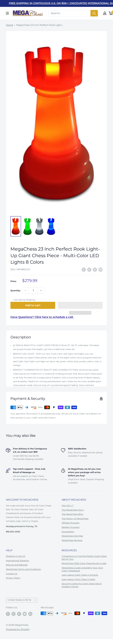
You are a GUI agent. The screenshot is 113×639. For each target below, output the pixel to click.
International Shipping (17, 560)
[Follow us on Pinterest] (19, 614)
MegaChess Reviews (72, 540)
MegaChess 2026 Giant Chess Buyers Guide (84, 563)
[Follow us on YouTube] (25, 614)
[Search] (94, 13)
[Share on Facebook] (84, 270)
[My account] (104, 13)
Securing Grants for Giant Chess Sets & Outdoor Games (82, 585)
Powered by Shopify (17, 629)
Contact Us (11, 573)
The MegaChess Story (73, 510)
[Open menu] (7, 13)
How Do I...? (68, 505)
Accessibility (68, 531)
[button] (80, 305)
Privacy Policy (13, 578)
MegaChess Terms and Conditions (23, 569)
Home (9, 25)
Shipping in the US (15, 556)
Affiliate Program (70, 523)
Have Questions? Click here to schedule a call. (42, 317)
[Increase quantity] (41, 290)
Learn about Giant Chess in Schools (80, 575)
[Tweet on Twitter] (95, 270)
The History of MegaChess (75, 518)
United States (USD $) (19, 599)
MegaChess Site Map (72, 536)
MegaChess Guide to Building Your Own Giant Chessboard (82, 569)
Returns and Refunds (16, 565)
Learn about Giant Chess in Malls (78, 579)
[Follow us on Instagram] (13, 614)
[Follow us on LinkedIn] (30, 614)
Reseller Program (71, 527)
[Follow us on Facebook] (8, 614)
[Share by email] (100, 270)
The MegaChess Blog (72, 514)
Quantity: (15, 290)
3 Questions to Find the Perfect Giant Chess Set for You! (84, 557)
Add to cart (32, 305)
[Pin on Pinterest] (89, 270)
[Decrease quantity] (25, 290)
